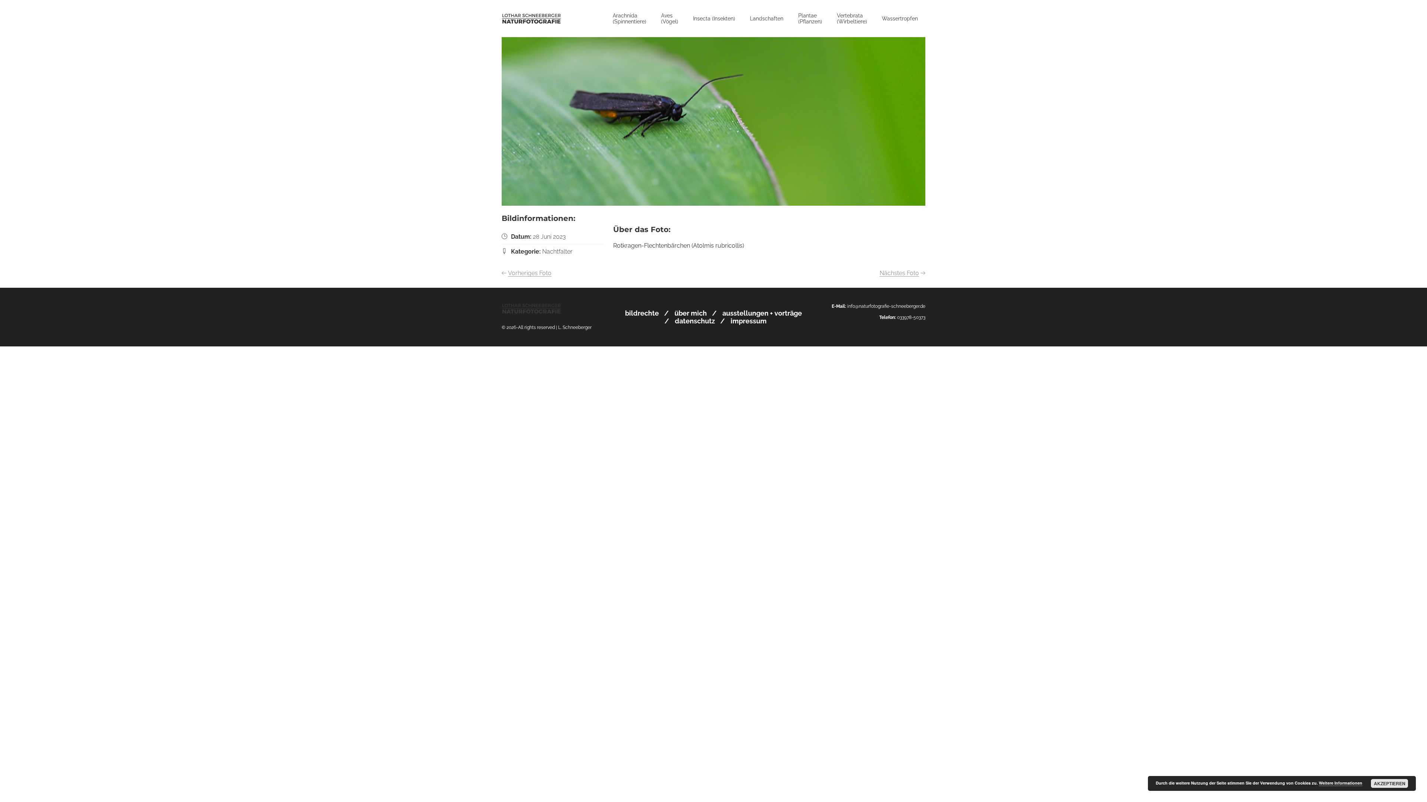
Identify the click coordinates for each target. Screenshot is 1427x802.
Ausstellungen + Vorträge (762, 313)
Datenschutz (695, 321)
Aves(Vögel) (669, 19)
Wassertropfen (900, 19)
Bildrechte (642, 313)
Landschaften (766, 19)
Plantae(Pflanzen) (810, 19)
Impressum (749, 321)
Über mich (690, 313)
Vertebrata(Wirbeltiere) (852, 19)
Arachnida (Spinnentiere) (629, 19)
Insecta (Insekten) (714, 19)
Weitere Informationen (1340, 783)
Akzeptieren (1389, 783)
